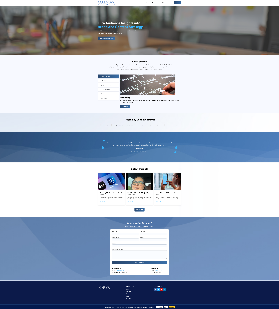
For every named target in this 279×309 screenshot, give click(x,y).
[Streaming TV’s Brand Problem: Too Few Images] (111, 181)
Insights (170, 3)
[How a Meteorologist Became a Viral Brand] (167, 181)
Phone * (142, 237)
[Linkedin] (164, 289)
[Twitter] (158, 289)
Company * (114, 243)
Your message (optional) (117, 249)
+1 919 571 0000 (120, 270)
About (147, 3)
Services (154, 3)
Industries (162, 3)
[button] (103, 147)
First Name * (115, 231)
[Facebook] (155, 289)
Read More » (102, 201)
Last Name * (143, 231)
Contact (177, 3)
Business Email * (116, 237)
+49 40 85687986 (158, 270)
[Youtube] (161, 289)
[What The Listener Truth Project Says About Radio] (139, 181)
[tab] (108, 76)
